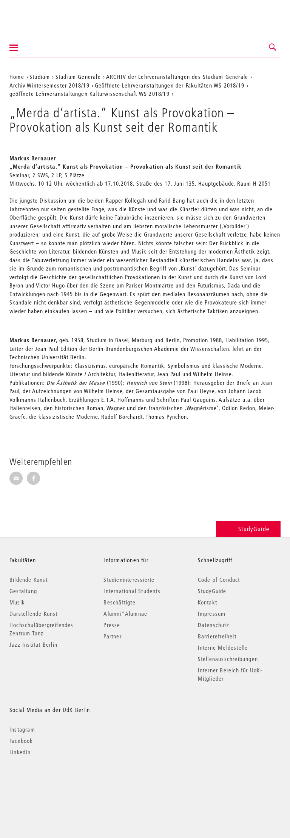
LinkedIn (20, 752)
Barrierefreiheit (217, 636)
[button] (273, 47)
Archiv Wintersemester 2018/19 (49, 85)
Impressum (212, 613)
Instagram (22, 729)
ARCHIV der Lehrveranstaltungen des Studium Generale (177, 76)
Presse (111, 625)
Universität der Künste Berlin (39, 14)
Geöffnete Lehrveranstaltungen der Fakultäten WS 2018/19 (169, 85)
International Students (131, 591)
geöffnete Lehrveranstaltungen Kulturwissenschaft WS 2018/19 (89, 93)
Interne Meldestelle (223, 647)
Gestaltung (23, 591)
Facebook (21, 740)
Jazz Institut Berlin (33, 644)
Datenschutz (213, 625)
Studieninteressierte (128, 579)
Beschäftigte (119, 602)
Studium (39, 76)
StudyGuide (253, 529)
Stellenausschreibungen (228, 659)
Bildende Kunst (28, 579)
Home (16, 76)
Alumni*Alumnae (125, 613)
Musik (17, 602)
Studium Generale (78, 76)
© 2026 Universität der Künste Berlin (48, 784)
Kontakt (207, 602)
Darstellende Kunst (33, 613)
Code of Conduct (219, 579)
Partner (112, 636)
